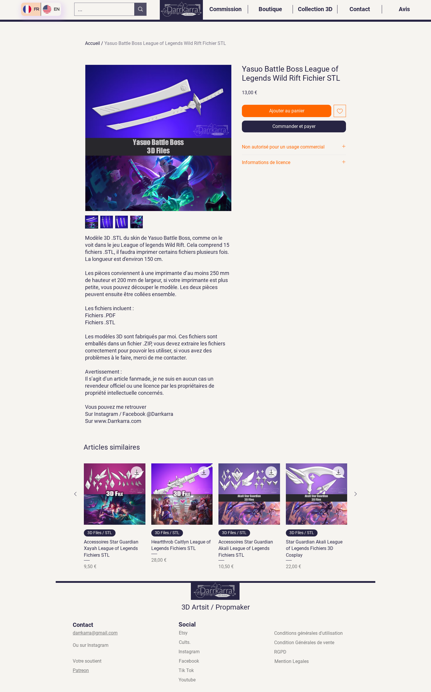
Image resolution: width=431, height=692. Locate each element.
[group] (215, 517)
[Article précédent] (75, 493)
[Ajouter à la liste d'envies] (340, 111)
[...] (140, 9)
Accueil (92, 43)
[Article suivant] (355, 493)
